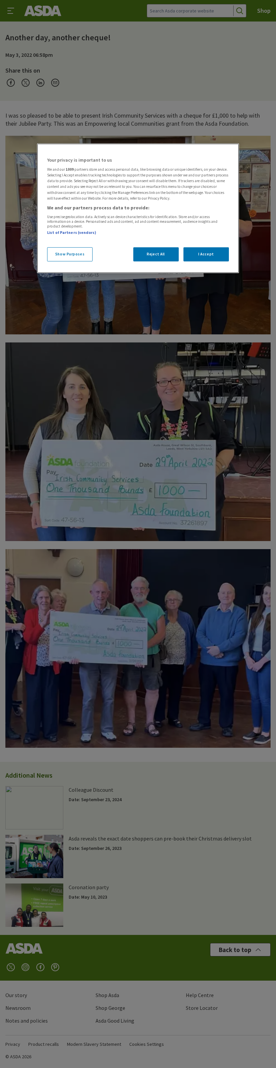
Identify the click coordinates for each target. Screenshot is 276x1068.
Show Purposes (69, 253)
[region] (138, 208)
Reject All (156, 253)
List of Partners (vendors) (71, 232)
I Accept (206, 253)
